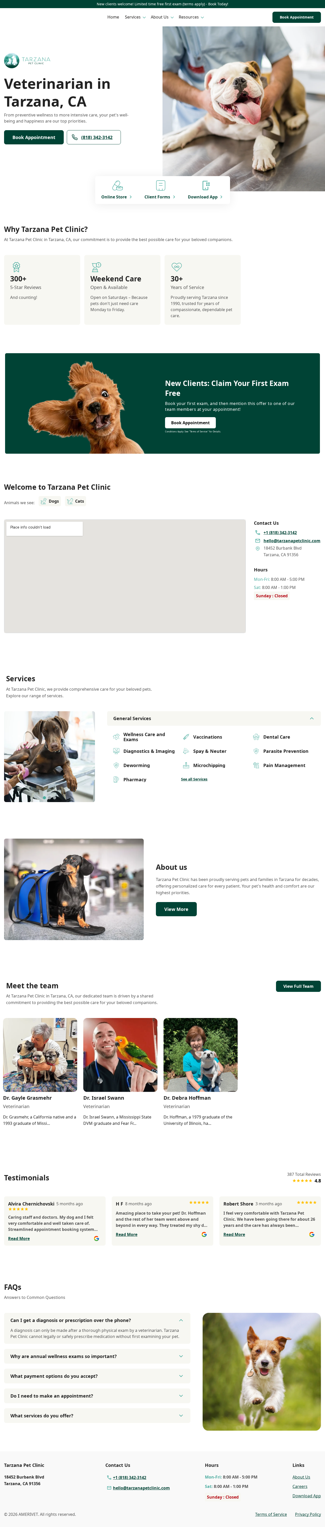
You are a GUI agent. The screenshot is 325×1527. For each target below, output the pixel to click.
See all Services (194, 779)
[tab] (44, 797)
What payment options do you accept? (54, 1376)
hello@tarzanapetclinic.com (141, 1488)
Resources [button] (189, 17)
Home (113, 17)
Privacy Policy (308, 1514)
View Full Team (298, 986)
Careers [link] (299, 1486)
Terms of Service (271, 1514)
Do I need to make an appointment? (51, 1396)
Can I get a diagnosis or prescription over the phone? (70, 1320)
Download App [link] (306, 1496)
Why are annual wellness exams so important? (63, 1356)
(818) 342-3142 (96, 137)
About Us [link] (301, 1477)
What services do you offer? (41, 1416)
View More (176, 909)
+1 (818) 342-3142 (129, 1477)
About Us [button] (160, 17)
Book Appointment (297, 17)
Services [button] (133, 17)
